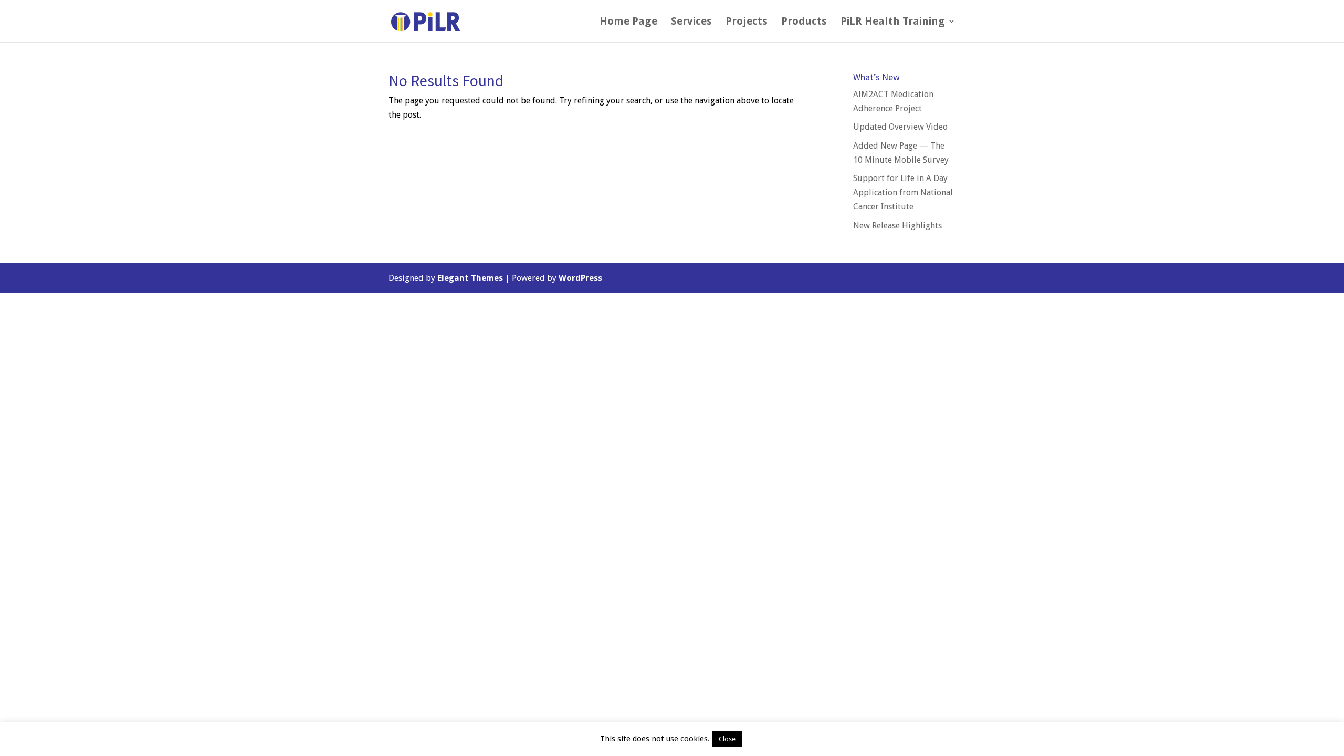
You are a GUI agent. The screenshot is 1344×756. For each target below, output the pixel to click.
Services (691, 22)
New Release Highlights (897, 225)
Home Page (628, 22)
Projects (747, 22)
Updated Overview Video (900, 127)
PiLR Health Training (893, 22)
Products (804, 22)
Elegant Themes (470, 278)
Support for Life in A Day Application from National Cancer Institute (903, 192)
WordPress (580, 278)
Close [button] (727, 739)
